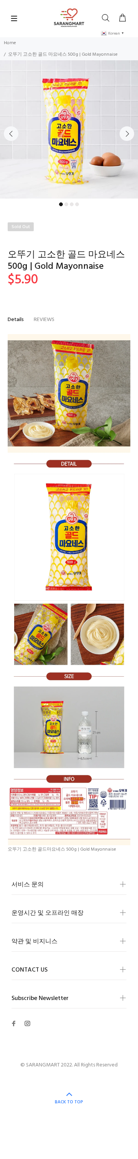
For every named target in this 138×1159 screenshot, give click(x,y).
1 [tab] (61, 204)
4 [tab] (77, 204)
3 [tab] (72, 204)
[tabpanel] (69, 129)
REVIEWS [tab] (44, 319)
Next (127, 133)
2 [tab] (66, 204)
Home (10, 43)
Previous (11, 133)
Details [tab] (16, 319)
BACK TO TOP (69, 1102)
